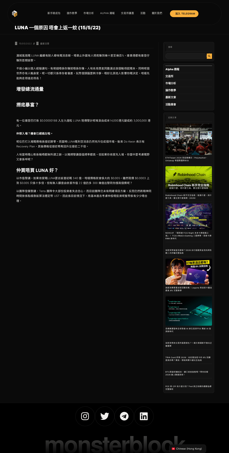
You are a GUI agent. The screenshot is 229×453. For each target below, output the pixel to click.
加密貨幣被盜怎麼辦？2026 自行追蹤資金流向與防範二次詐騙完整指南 (188, 251)
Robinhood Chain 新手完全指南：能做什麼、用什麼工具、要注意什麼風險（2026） (188, 196)
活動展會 (170, 104)
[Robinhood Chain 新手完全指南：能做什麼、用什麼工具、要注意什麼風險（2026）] (188, 179)
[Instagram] (85, 416)
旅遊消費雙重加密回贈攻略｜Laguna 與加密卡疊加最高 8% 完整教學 (188, 289)
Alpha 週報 (172, 69)
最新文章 (44, 43)
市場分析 (170, 83)
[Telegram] (124, 416)
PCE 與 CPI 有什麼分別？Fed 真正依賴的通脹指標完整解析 (188, 387)
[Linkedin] (144, 416)
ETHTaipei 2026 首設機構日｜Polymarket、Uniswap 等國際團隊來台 (186, 159)
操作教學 (170, 90)
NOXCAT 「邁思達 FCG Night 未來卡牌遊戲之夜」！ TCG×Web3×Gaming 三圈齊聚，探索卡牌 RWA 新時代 (188, 236)
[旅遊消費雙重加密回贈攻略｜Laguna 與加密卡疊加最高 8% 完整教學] (188, 272)
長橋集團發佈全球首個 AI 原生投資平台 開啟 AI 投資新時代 (188, 330)
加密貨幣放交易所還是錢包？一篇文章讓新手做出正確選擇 (188, 344)
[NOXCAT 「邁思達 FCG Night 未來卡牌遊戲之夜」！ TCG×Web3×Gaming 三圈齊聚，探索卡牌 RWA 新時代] (188, 217)
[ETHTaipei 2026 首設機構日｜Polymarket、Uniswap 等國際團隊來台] (188, 139)
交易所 (169, 76)
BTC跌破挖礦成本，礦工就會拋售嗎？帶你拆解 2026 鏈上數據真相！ (186, 373)
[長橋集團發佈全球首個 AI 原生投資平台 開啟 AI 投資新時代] (188, 311)
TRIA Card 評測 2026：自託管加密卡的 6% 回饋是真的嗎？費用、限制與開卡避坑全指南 (188, 358)
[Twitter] (104, 416)
